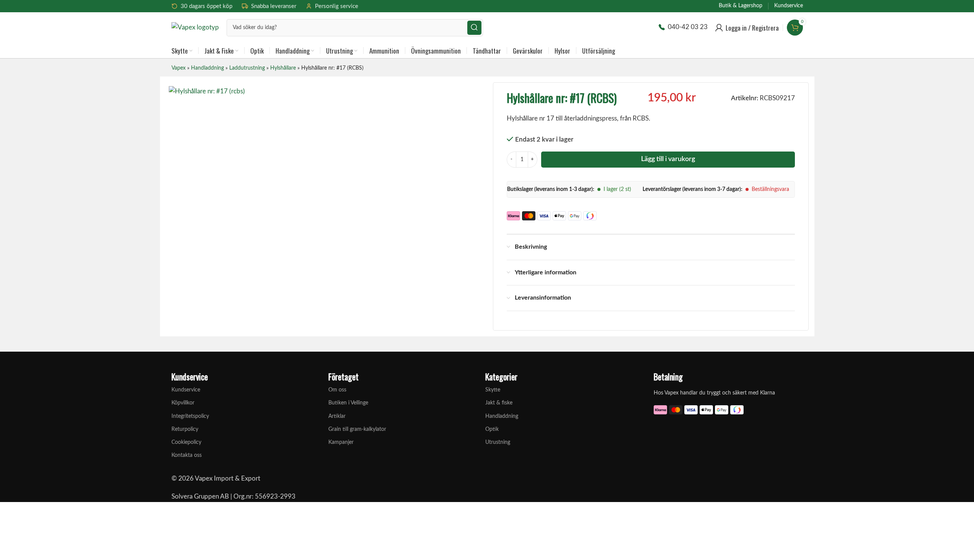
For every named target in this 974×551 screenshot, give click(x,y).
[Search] (474, 28)
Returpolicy (184, 429)
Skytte (492, 390)
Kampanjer (341, 442)
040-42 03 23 (688, 27)
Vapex (178, 68)
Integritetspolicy (190, 416)
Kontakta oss (186, 455)
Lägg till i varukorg (668, 159)
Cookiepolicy (186, 442)
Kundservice (185, 390)
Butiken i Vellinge (348, 403)
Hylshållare (283, 68)
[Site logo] (195, 27)
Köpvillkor (182, 403)
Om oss (337, 390)
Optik (492, 429)
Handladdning (207, 68)
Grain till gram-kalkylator (357, 429)
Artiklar (337, 416)
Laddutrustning (247, 68)
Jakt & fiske (498, 403)
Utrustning (497, 442)
